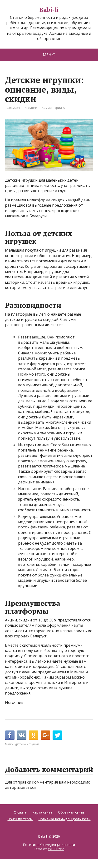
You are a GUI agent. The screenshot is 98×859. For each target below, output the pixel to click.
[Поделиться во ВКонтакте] (21, 735)
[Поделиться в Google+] (45, 735)
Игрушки (30, 108)
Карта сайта (42, 812)
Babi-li (49, 9)
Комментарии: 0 (53, 108)
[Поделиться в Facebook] (10, 735)
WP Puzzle (56, 849)
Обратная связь (71, 812)
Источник (14, 702)
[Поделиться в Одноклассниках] (33, 735)
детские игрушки (27, 744)
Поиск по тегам (20, 819)
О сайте (20, 812)
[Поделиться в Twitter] (57, 735)
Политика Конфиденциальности (64, 819)
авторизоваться (20, 787)
